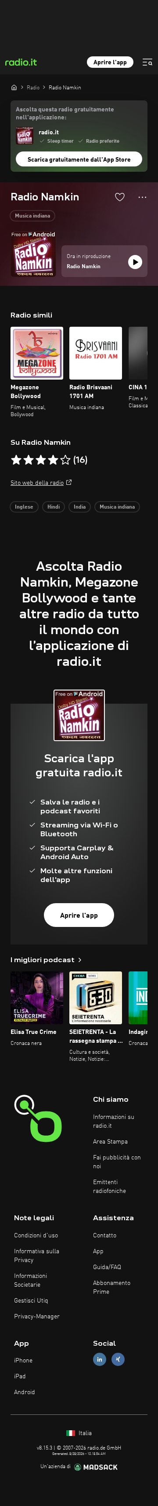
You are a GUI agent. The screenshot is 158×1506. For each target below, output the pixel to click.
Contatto (104, 1236)
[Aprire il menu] (147, 62)
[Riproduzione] (135, 262)
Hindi (53, 507)
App (98, 1251)
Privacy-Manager (37, 1317)
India (80, 507)
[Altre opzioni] (142, 197)
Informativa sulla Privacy (36, 1255)
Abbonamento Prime (111, 1287)
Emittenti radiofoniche (109, 1186)
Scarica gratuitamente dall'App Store (79, 160)
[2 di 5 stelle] (28, 460)
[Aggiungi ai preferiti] (120, 197)
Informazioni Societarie (30, 1280)
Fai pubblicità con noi (117, 1162)
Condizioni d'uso (36, 1236)
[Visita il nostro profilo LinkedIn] (99, 1359)
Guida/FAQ (107, 1267)
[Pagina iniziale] (14, 87)
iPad (20, 1376)
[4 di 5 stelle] (53, 460)
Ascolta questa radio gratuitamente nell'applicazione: (65, 114)
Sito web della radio (37, 483)
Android (24, 1392)
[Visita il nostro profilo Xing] (118, 1359)
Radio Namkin (84, 266)
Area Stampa (110, 1142)
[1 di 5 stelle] (16, 460)
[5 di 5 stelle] (65, 460)
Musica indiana (32, 216)
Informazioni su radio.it (113, 1121)
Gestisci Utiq (31, 1301)
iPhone (23, 1361)
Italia (84, 1433)
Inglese (24, 507)
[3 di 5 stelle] (41, 460)
